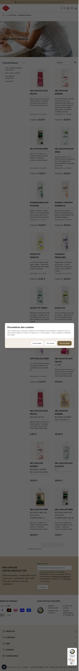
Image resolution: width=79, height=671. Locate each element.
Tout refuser (50, 343)
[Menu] (75, 649)
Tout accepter (64, 343)
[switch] (72, 663)
